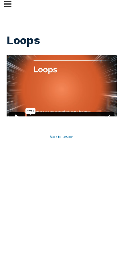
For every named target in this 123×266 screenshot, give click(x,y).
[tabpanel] (62, 86)
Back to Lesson (61, 136)
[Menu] (8, 4)
